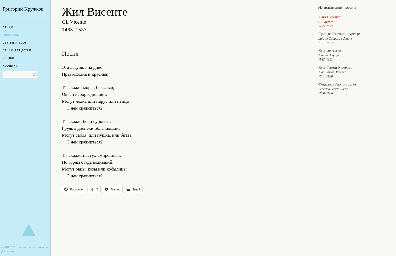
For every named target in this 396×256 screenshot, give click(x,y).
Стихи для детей (17, 50)
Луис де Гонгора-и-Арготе (339, 38)
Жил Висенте (329, 21)
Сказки (8, 58)
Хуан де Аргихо (330, 55)
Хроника (10, 65)
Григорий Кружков (23, 9)
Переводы (11, 34)
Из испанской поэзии (337, 7)
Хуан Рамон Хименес (335, 72)
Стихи (8, 27)
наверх (29, 230)
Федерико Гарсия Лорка (337, 88)
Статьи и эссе (14, 42)
